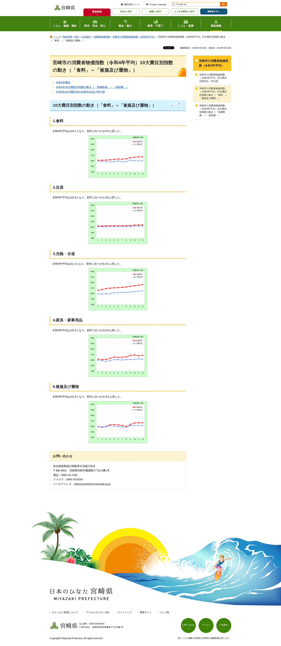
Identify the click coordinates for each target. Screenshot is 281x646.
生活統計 (86, 37)
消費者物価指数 (102, 37)
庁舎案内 (224, 625)
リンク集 (164, 612)
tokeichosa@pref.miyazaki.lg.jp (92, 484)
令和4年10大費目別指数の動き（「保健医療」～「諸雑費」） (92, 87)
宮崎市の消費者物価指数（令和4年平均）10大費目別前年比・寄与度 (213, 77)
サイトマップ (125, 612)
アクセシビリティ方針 (97, 612)
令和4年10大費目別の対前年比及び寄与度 (80, 91)
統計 (77, 37)
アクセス (206, 625)
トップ (56, 37)
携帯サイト (146, 612)
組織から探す (155, 11)
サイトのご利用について (65, 612)
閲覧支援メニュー (132, 4)
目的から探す (126, 11)
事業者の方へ (214, 11)
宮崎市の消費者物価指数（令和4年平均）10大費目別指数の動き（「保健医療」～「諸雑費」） (213, 110)
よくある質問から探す (184, 11)
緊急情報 (97, 11)
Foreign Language (157, 4)
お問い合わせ (188, 625)
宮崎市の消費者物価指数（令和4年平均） (134, 37)
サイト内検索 (173, 4)
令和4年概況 (63, 82)
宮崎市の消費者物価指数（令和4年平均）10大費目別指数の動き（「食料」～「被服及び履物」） (213, 93)
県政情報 (67, 37)
